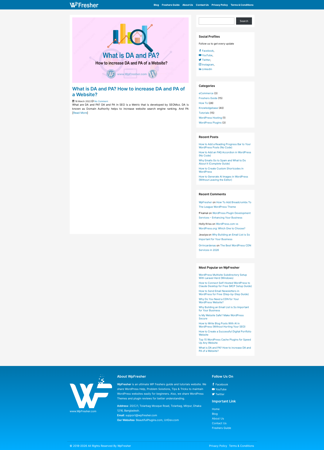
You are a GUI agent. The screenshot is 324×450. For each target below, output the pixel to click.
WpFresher (205, 202)
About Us (187, 4)
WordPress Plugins (210, 122)
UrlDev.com (171, 420)
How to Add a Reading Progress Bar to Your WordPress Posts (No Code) (225, 146)
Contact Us (202, 4)
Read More (80, 112)
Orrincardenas (207, 245)
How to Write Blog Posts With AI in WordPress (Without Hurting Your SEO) (222, 325)
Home (216, 409)
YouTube (206, 55)
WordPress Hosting (210, 117)
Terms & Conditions (242, 4)
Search (244, 21)
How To (203, 103)
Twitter (205, 59)
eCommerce (206, 93)
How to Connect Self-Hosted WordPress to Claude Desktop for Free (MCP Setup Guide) (225, 284)
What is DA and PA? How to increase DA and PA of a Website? (128, 91)
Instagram (207, 64)
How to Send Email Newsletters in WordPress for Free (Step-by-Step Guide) (224, 292)
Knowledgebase (208, 108)
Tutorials (204, 112)
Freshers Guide (171, 4)
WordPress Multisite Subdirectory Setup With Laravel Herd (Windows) (223, 276)
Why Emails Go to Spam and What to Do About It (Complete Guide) (222, 162)
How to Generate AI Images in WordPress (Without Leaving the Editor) (223, 178)
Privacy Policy (220, 4)
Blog (156, 4)
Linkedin (206, 69)
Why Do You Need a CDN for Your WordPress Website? (219, 300)
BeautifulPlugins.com (149, 420)
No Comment (101, 101)
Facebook (207, 50)
